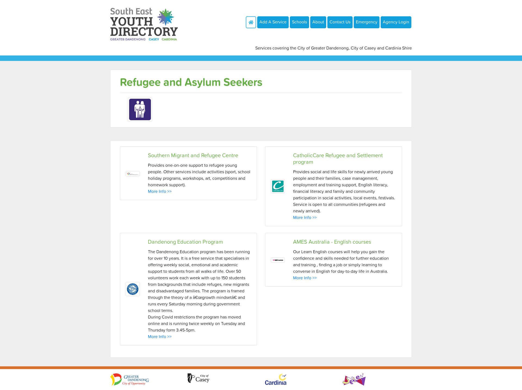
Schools (299, 21)
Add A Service (273, 21)
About (318, 21)
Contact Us (340, 21)
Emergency (366, 21)
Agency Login (396, 21)
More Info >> (160, 191)
